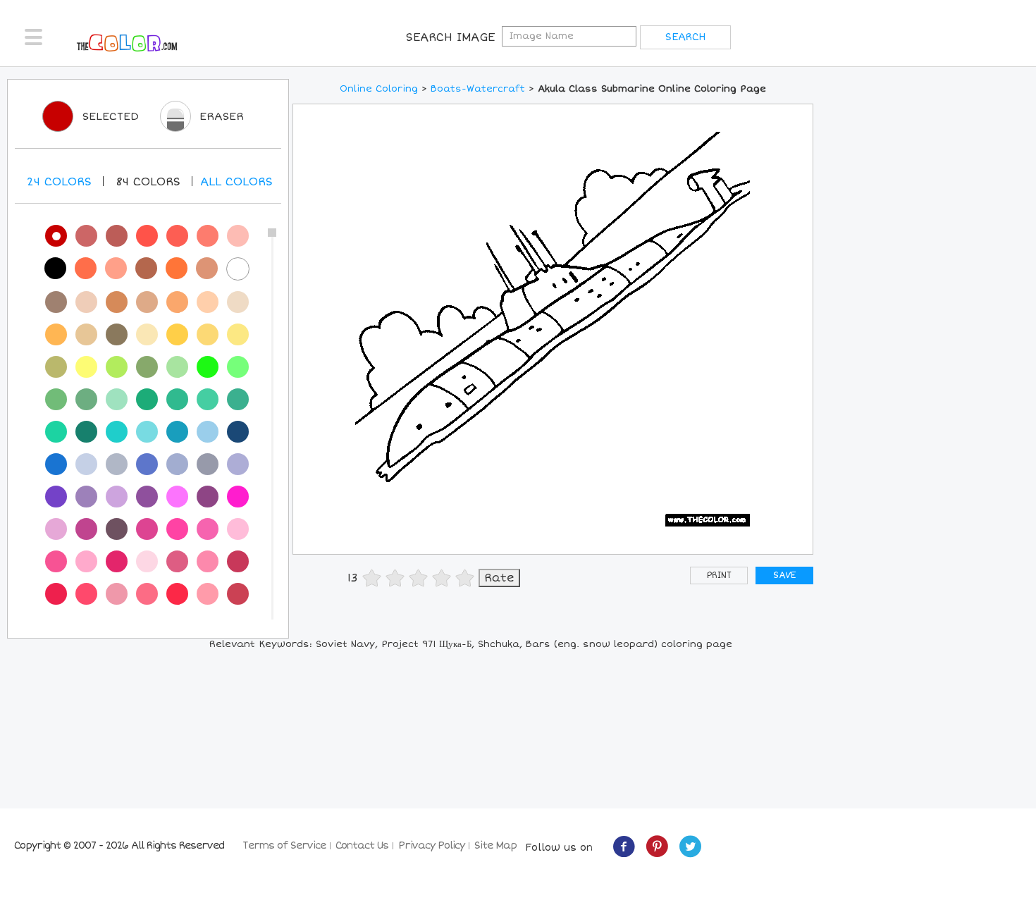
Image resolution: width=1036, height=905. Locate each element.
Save (784, 575)
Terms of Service (284, 845)
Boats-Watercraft (478, 88)
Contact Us (361, 845)
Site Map (495, 845)
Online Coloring (379, 88)
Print (719, 575)
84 (148, 182)
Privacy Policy (431, 845)
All (236, 182)
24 (59, 182)
